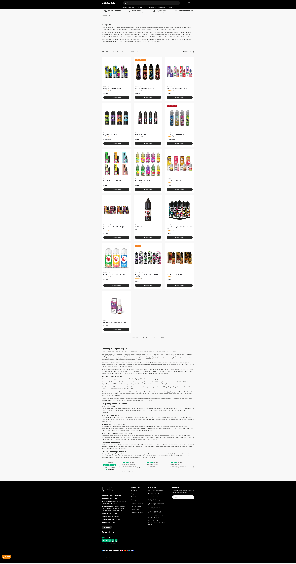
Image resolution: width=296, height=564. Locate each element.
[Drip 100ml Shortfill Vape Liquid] (116, 118)
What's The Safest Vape (155, 494)
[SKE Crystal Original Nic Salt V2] (180, 72)
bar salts (148, 358)
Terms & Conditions (137, 512)
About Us (134, 490)
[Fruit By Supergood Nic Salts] (116, 164)
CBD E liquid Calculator (155, 508)
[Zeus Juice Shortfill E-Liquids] (148, 72)
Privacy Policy (135, 509)
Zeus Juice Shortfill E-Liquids (144, 88)
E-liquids (131, 7)
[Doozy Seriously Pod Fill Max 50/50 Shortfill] (148, 258)
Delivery (133, 500)
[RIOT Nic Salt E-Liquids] (148, 118)
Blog (132, 494)
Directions (107, 527)
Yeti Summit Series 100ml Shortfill (114, 275)
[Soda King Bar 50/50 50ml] (180, 118)
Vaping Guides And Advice (156, 490)
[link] (134, 338)
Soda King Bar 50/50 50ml (175, 135)
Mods (170, 7)
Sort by (114, 51)
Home (103, 15)
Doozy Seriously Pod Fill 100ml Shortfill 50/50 (179, 228)
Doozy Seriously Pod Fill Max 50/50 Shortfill (146, 275)
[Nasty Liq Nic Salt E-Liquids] (116, 72)
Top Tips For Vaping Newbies (156, 500)
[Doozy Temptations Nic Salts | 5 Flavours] (116, 210)
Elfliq (168, 392)
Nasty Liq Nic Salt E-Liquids (112, 88)
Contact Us (134, 497)
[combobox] (151, 3)
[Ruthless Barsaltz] (148, 210)
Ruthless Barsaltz (140, 227)
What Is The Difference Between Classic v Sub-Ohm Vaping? (156, 522)
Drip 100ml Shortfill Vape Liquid (113, 135)
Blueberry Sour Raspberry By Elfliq (114, 322)
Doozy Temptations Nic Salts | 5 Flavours (113, 228)
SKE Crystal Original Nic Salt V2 (177, 88)
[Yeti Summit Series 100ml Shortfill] (116, 258)
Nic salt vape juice (123, 356)
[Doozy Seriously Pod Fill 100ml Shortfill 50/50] (180, 210)
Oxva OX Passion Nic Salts (143, 181)
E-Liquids (108, 15)
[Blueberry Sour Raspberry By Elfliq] (116, 306)
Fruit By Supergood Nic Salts (112, 181)
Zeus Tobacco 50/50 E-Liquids (176, 275)
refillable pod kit (136, 359)
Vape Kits (140, 7)
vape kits (150, 408)
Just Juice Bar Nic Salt (174, 181)
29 (154, 337)
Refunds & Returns (137, 503)
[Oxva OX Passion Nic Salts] (148, 164)
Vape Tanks (161, 7)
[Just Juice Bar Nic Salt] (180, 164)
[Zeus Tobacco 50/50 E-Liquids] (180, 258)
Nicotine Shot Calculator (155, 497)
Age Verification (136, 506)
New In (124, 7)
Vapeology (107, 557)
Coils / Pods (150, 7)
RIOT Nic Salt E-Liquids (142, 135)
